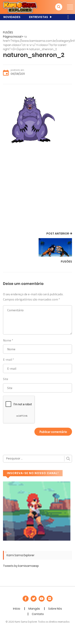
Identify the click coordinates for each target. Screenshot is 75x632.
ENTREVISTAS (38, 17)
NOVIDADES (11, 17)
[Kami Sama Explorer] (20, 7)
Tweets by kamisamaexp (21, 566)
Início (16, 609)
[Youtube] (42, 599)
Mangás (34, 609)
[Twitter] (34, 599)
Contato (38, 614)
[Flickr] (50, 599)
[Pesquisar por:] (37, 458)
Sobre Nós (55, 609)
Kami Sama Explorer (20, 555)
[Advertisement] (37, 191)
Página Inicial (12, 37)
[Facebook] (26, 599)
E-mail (7, 359)
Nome (7, 340)
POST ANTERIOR (57, 234)
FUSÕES (8, 32)
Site (5, 379)
